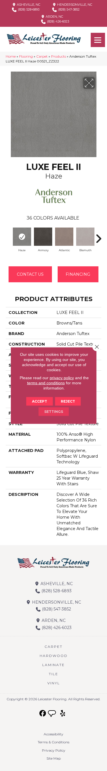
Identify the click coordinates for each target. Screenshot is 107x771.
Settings (53, 411)
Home (11, 56)
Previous (8, 236)
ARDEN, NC (54, 17)
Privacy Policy (53, 750)
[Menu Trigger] (98, 40)
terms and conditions (46, 383)
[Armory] (43, 236)
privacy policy (62, 378)
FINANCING (78, 274)
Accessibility (53, 734)
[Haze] (22, 236)
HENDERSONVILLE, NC (74, 5)
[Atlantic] (64, 236)
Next (98, 236)
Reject (68, 401)
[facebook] (43, 713)
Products (58, 56)
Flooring (26, 56)
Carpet (42, 56)
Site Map (54, 758)
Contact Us (30, 274)
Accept (39, 401)
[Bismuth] (85, 236)
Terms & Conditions (53, 742)
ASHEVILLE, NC (28, 5)
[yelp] (62, 713)
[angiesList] (52, 714)
